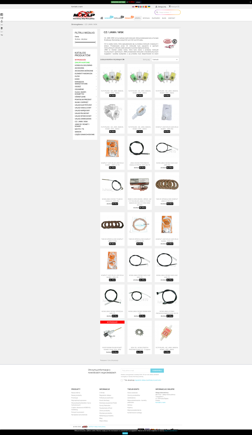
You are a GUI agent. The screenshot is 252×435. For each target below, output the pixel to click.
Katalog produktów (82, 54)
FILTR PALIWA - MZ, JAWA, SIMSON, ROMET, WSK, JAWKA (112, 92)
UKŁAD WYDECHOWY (83, 116)
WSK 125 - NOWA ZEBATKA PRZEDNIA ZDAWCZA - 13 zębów (139, 348)
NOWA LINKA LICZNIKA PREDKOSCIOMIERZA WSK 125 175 (167, 312)
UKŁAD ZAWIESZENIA (83, 119)
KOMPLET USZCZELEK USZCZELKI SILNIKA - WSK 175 (112, 276)
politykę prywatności (154, 380)
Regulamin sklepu (105, 395)
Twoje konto (133, 389)
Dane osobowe (132, 393)
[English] (133, 7)
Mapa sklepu (103, 421)
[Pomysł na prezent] (1, 28)
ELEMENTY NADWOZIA (83, 74)
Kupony (130, 407)
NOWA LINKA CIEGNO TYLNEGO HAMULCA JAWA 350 (112, 200)
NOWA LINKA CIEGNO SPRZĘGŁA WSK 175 (112, 312)
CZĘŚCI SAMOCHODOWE (84, 135)
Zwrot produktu (104, 410)
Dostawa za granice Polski (108, 403)
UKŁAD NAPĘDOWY (82, 111)
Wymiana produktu (105, 413)
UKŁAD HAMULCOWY (83, 108)
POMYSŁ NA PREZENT (83, 100)
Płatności (156, 18)
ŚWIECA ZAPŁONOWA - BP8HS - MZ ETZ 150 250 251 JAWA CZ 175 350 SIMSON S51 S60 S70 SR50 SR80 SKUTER (139, 202)
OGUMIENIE (79, 89)
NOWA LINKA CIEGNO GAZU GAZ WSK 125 (139, 276)
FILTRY (77, 76)
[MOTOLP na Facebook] (1, 14)
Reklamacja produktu (106, 416)
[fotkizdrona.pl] (1, 35)
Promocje (129, 18)
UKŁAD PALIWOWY (82, 113)
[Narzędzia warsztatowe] (1, 31)
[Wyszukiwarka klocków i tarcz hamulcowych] (1, 21)
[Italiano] (142, 7)
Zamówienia (131, 398)
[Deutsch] (136, 7)
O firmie (102, 393)
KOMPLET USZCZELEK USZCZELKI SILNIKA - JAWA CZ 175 (112, 164)
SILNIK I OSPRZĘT (81, 102)
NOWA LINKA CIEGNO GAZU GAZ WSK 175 (167, 276)
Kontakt (171, 18)
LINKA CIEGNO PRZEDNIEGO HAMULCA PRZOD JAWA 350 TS (139, 164)
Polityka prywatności (106, 398)
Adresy (129, 405)
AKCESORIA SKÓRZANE (84, 71)
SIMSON (78, 132)
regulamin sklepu (140, 380)
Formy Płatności (104, 405)
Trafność (165, 59)
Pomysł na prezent (77, 412)
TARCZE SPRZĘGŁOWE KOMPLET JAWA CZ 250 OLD (167, 200)
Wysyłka (146, 18)
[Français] (139, 7)
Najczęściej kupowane (78, 400)
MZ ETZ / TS (79, 129)
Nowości (108, 18)
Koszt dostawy (104, 400)
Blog (164, 18)
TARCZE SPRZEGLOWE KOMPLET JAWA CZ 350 (112, 240)
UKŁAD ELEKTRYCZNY (83, 105)
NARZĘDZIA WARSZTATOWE (81, 83)
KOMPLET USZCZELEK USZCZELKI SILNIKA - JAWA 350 (167, 128)
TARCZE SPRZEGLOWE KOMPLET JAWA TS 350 (140, 240)
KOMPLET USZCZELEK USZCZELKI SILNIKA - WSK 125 (167, 240)
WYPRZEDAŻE (80, 60)
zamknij (125, 433)
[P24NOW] (1, 18)
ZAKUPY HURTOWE (82, 63)
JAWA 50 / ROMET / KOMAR (82, 125)
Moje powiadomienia (134, 410)
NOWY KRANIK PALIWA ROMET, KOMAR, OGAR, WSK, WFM (112, 348)
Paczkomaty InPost (105, 408)
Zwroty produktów (133, 395)
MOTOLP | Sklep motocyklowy (97, 427)
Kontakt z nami (77, 7)
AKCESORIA (79, 68)
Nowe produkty (76, 395)
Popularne (118, 18)
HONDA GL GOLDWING (83, 65)
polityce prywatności (170, 430)
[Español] (145, 7)
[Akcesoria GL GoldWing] (1, 25)
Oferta (137, 18)
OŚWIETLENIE (80, 97)
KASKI (77, 79)
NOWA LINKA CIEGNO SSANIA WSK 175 (139, 312)
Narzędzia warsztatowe (79, 415)
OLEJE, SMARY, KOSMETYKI (80, 93)
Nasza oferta (75, 393)
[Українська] (148, 7)
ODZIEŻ (78, 87)
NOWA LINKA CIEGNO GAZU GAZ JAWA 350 (167, 164)
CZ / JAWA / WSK (81, 122)
